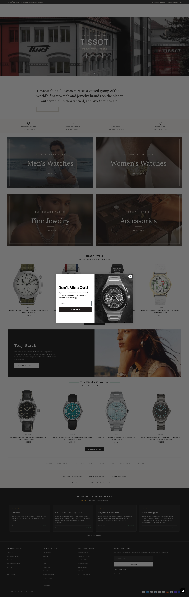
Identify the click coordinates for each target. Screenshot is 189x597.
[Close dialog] (130, 276)
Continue (75, 309)
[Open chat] (182, 590)
